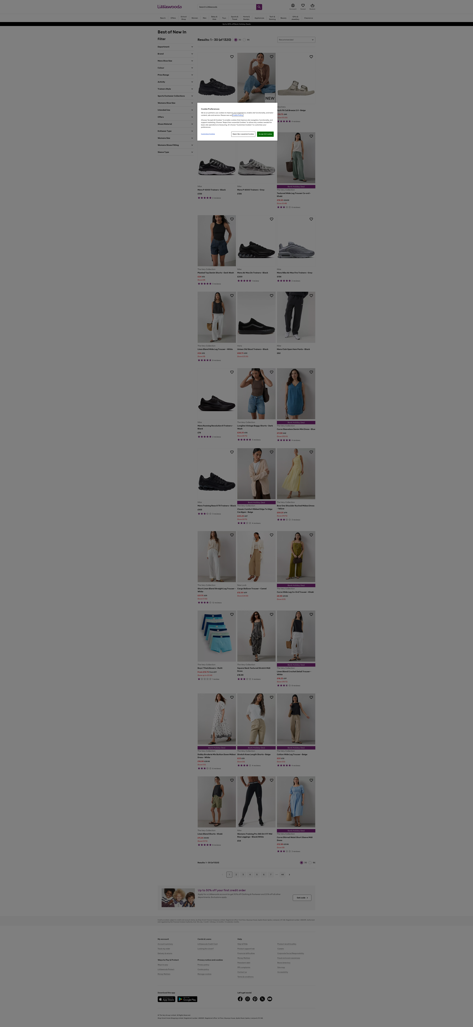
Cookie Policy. (237, 115)
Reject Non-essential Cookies (243, 134)
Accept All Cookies (265, 134)
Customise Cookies (208, 134)
